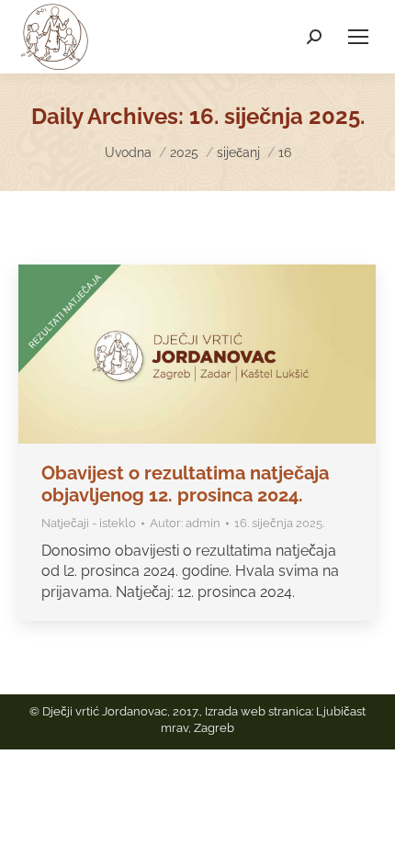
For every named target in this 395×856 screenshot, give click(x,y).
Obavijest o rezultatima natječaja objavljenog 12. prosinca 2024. (185, 484)
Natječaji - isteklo (88, 523)
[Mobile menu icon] (358, 36)
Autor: (185, 523)
